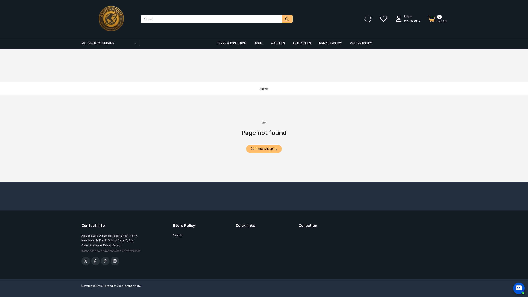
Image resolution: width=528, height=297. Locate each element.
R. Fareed (106, 286)
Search (177, 235)
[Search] (287, 19)
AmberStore (133, 286)
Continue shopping (264, 149)
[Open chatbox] (519, 288)
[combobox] (211, 19)
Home (264, 88)
